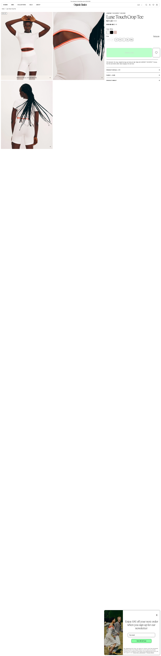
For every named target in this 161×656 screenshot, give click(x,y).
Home (3, 9)
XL (127, 40)
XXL (132, 40)
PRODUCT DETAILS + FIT (113, 70)
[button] (146, 5)
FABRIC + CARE (110, 75)
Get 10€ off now (141, 641)
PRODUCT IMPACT (111, 80)
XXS (108, 40)
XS (112, 40)
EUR (139, 5)
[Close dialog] (158, 612)
